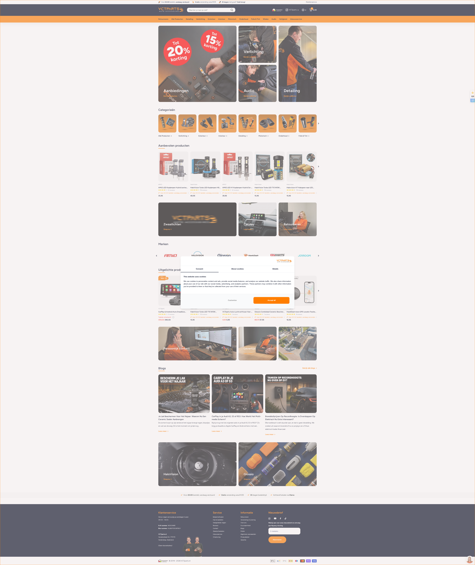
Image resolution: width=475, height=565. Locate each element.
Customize (232, 300)
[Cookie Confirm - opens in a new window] (284, 261)
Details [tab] (275, 269)
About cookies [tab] (237, 269)
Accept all (271, 300)
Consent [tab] (199, 269)
